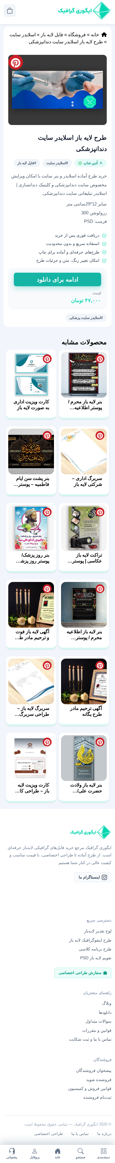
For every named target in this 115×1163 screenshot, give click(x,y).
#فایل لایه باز (26, 163)
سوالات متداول (98, 1021)
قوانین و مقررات (96, 1030)
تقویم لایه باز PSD (95, 957)
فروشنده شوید (98, 1079)
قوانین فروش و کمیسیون (89, 1088)
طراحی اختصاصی (48, 1133)
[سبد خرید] (10, 10)
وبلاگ (106, 1003)
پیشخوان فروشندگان (93, 1070)
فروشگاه (77, 34)
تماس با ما (80, 1133)
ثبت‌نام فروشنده (97, 1097)
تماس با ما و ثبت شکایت (90, 1039)
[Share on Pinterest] (100, 358)
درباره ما (104, 1133)
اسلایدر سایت (22, 34)
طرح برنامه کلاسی (95, 949)
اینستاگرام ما (89, 877)
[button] (57, 90)
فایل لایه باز (52, 34)
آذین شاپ (90, 163)
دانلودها (105, 1012)
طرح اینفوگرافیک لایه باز (90, 940)
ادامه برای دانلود (57, 279)
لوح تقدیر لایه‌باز (97, 931)
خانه (95, 34)
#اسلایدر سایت (57, 163)
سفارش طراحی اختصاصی (80, 972)
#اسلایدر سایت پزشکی (86, 318)
